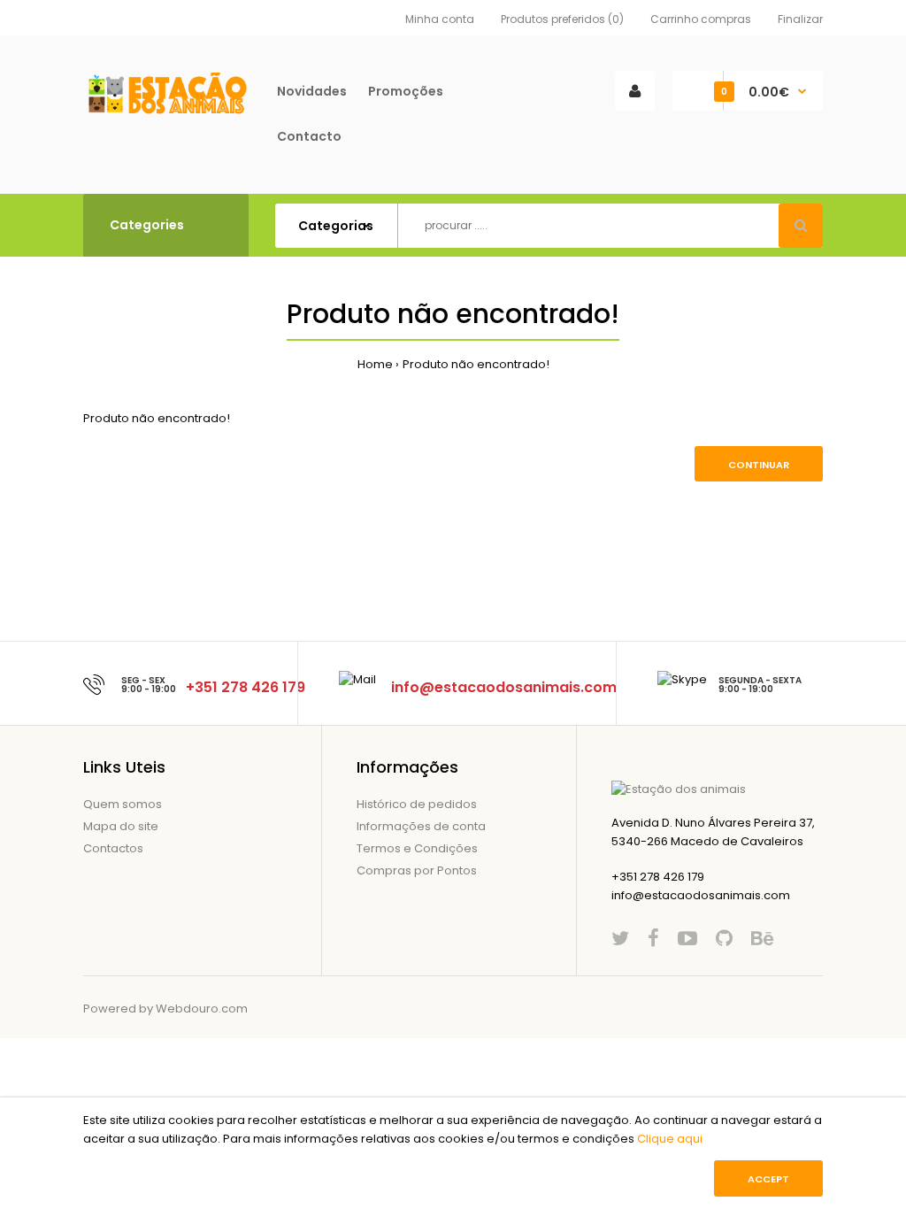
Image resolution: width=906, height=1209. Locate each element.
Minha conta (439, 19)
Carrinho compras (700, 19)
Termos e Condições (417, 848)
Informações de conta (421, 826)
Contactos (113, 848)
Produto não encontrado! (476, 364)
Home (375, 364)
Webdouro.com (202, 1008)
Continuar (758, 465)
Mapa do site (120, 826)
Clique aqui (670, 1138)
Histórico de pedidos (417, 804)
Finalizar (800, 19)
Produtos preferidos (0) (562, 19)
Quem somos (122, 804)
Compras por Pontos (417, 870)
